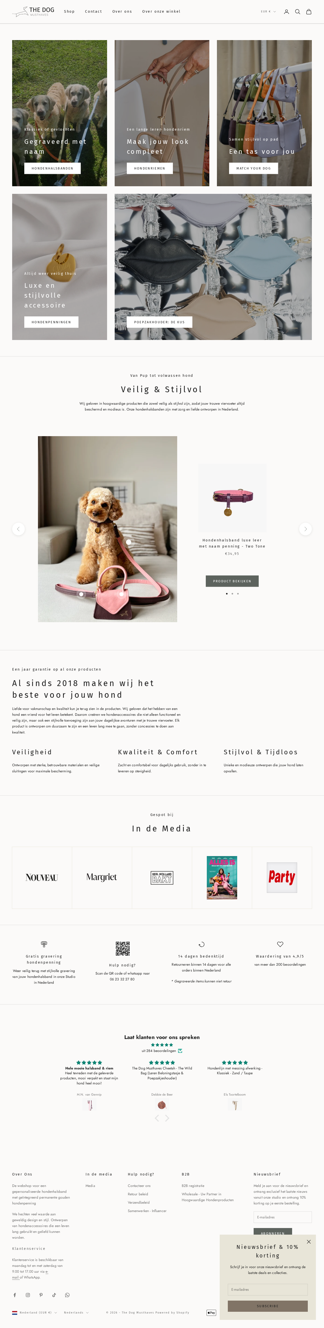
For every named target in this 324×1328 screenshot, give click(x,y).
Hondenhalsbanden (52, 168)
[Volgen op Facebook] (14, 1295)
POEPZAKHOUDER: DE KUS (159, 322)
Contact (93, 11)
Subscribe (268, 1306)
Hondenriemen (150, 168)
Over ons (122, 11)
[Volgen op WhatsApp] (67, 1295)
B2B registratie (193, 1185)
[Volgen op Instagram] (27, 1295)
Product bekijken (232, 581)
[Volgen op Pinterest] (41, 1295)
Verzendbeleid (139, 1202)
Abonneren (273, 1233)
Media (90, 1185)
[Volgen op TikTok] (54, 1295)
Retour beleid (138, 1194)
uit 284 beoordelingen (159, 1050)
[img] (162, 1045)
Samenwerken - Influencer (147, 1210)
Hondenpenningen (51, 322)
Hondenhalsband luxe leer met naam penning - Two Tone (232, 543)
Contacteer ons (139, 1185)
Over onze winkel (161, 11)
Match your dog (253, 168)
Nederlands (74, 1312)
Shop (69, 11)
